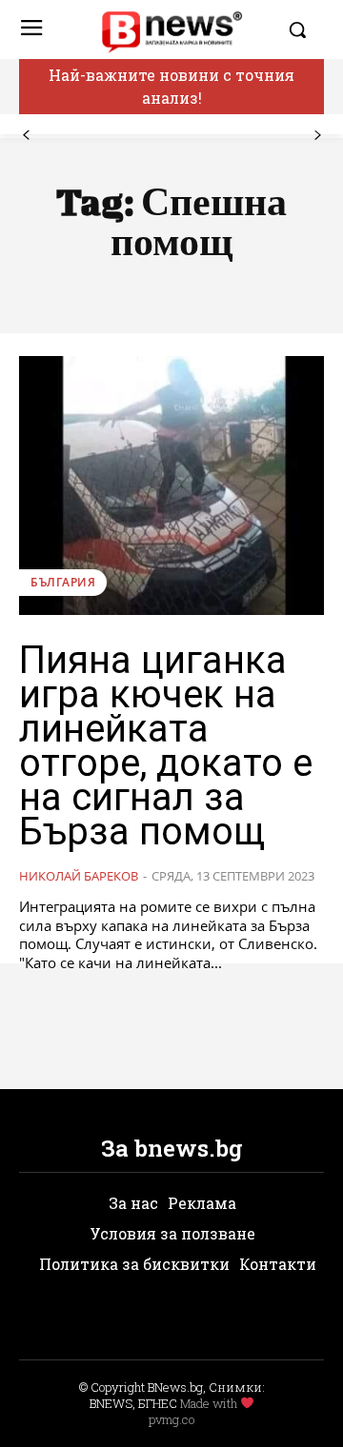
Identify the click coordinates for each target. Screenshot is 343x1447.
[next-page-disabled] (317, 136)
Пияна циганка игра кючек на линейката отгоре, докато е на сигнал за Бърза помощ (166, 746)
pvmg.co (171, 1419)
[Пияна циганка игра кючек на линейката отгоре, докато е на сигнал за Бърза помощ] (171, 485)
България (62, 582)
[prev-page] (26, 136)
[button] (301, 29)
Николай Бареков (78, 875)
